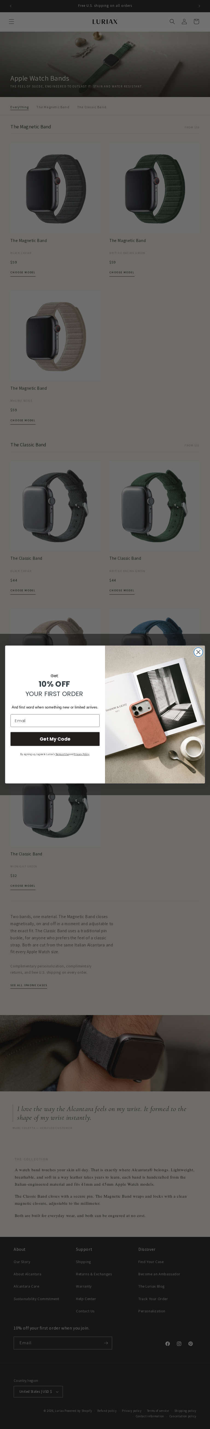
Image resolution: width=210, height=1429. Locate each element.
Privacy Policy (81, 754)
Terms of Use (62, 754)
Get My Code (55, 739)
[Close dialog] (198, 652)
